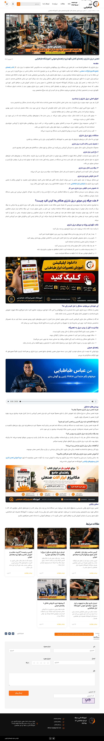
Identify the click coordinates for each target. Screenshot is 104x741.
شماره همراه (47, 647)
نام (94, 647)
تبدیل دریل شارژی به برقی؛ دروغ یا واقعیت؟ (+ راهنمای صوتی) (53, 553)
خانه (98, 11)
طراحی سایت (15, 738)
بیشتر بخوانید (93, 573)
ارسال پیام (18, 693)
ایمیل (93, 659)
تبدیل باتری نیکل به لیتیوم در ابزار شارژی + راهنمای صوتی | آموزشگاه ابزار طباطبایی (85, 605)
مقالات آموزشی (91, 11)
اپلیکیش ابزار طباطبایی (78, 184)
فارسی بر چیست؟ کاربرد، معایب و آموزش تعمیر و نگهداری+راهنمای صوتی (20, 554)
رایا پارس (7, 738)
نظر (94, 671)
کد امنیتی (92, 692)
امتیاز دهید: (46, 659)
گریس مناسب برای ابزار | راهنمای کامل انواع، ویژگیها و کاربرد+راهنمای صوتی (85, 554)
